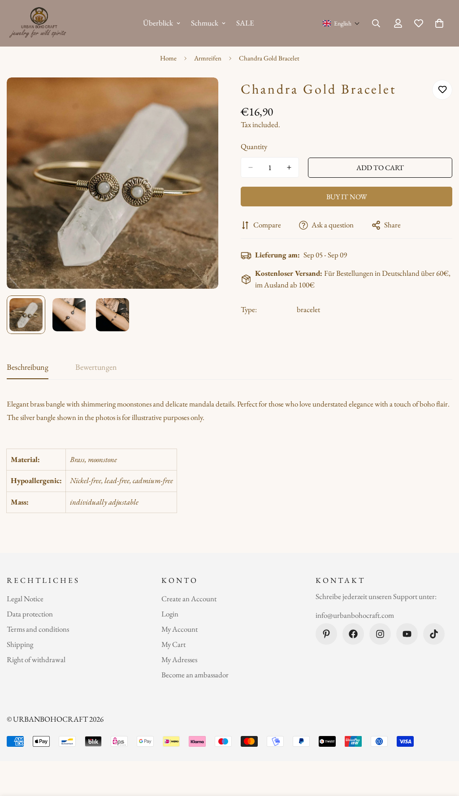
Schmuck (204, 23)
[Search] (376, 23)
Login (169, 614)
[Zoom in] (199, 96)
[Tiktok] (434, 634)
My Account (179, 629)
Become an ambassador (195, 675)
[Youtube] (407, 634)
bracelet (308, 309)
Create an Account (189, 598)
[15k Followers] (380, 634)
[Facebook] (353, 634)
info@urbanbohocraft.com (355, 615)
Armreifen (207, 58)
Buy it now (346, 196)
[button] (341, 23)
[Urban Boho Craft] (39, 23)
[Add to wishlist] (442, 90)
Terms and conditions (38, 629)
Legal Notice (25, 598)
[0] (439, 23)
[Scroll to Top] (441, 747)
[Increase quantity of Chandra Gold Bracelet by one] (289, 167)
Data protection (30, 614)
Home (168, 58)
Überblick (158, 23)
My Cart (173, 644)
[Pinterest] (326, 634)
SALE (245, 23)
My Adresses (179, 659)
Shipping (20, 644)
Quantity (254, 146)
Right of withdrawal (36, 659)
